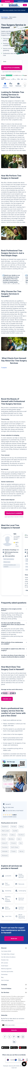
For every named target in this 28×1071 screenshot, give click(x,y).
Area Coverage (5, 980)
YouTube (18, 1037)
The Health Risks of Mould (7, 954)
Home (5, 85)
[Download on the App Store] (6, 765)
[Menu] (2, 5)
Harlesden (5, 851)
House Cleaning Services (21, 875)
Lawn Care (8, 916)
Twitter (9, 1037)
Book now (14, 938)
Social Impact (4, 965)
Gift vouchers (4, 962)
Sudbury (12, 835)
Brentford (21, 835)
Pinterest (14, 1037)
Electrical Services (21, 899)
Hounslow (5, 847)
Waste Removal (7, 908)
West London (5, 830)
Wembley (11, 839)
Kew (21, 843)
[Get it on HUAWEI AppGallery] (23, 1047)
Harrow (21, 851)
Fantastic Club (4, 960)
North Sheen (14, 847)
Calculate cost (7, 699)
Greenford (5, 826)
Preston (13, 851)
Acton (19, 839)
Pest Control (7, 884)
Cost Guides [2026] (6, 951)
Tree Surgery (4, 17)
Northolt (4, 835)
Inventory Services (21, 908)
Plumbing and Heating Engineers (8, 899)
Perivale (13, 826)
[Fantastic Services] (14, 5)
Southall (15, 830)
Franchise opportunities (7, 971)
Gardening (8, 890)
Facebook (5, 1037)
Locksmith (8, 876)
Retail (11, 85)
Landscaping (22, 890)
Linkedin (14, 1042)
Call (25, 5)
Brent (3, 839)
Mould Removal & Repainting (22, 916)
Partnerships (4, 974)
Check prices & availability (14, 513)
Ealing (21, 826)
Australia (12, 1059)
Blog (2, 977)
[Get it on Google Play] (14, 765)
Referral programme (6, 968)
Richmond (5, 855)
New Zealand (20, 1059)
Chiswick (13, 843)
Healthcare (18, 85)
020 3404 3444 (9, 807)
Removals (21, 884)
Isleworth (4, 843)
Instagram (23, 1037)
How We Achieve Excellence (8, 957)
